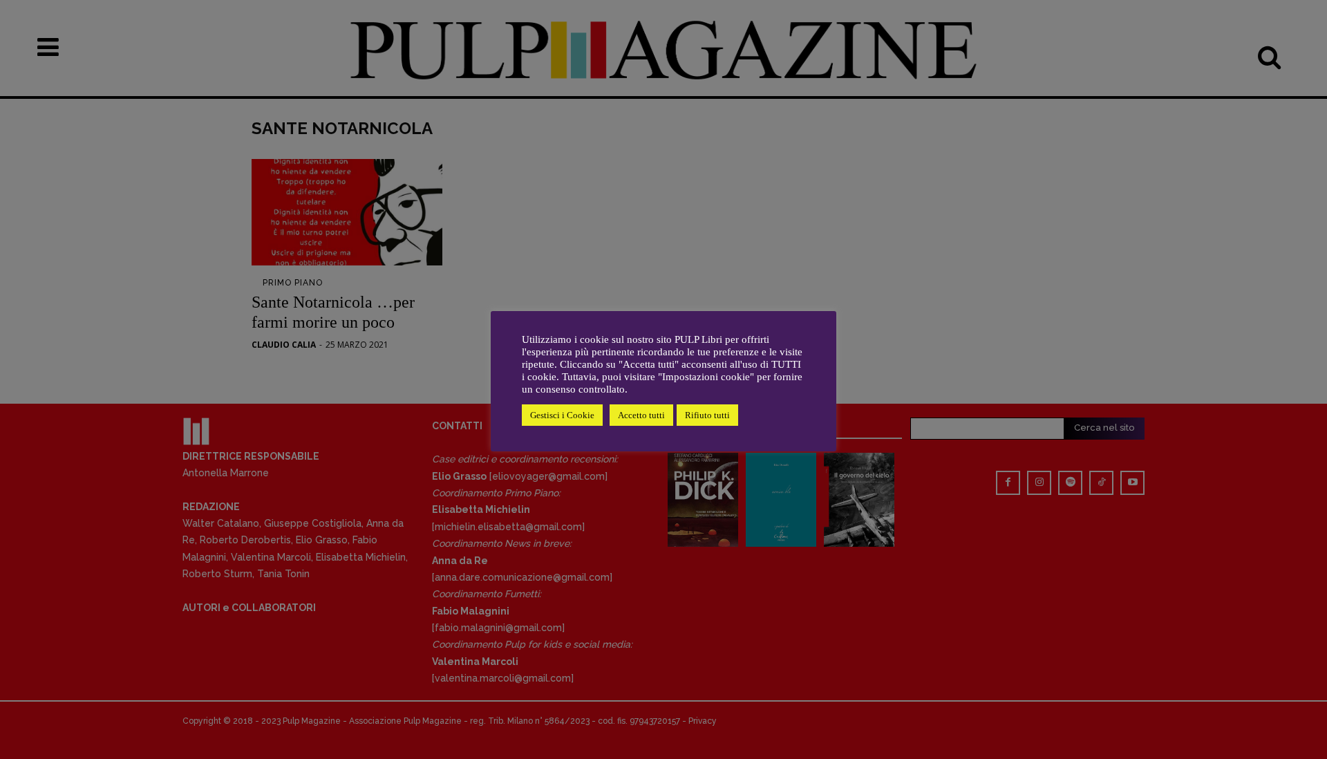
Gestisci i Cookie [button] (562, 415)
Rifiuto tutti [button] (707, 415)
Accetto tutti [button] (641, 415)
